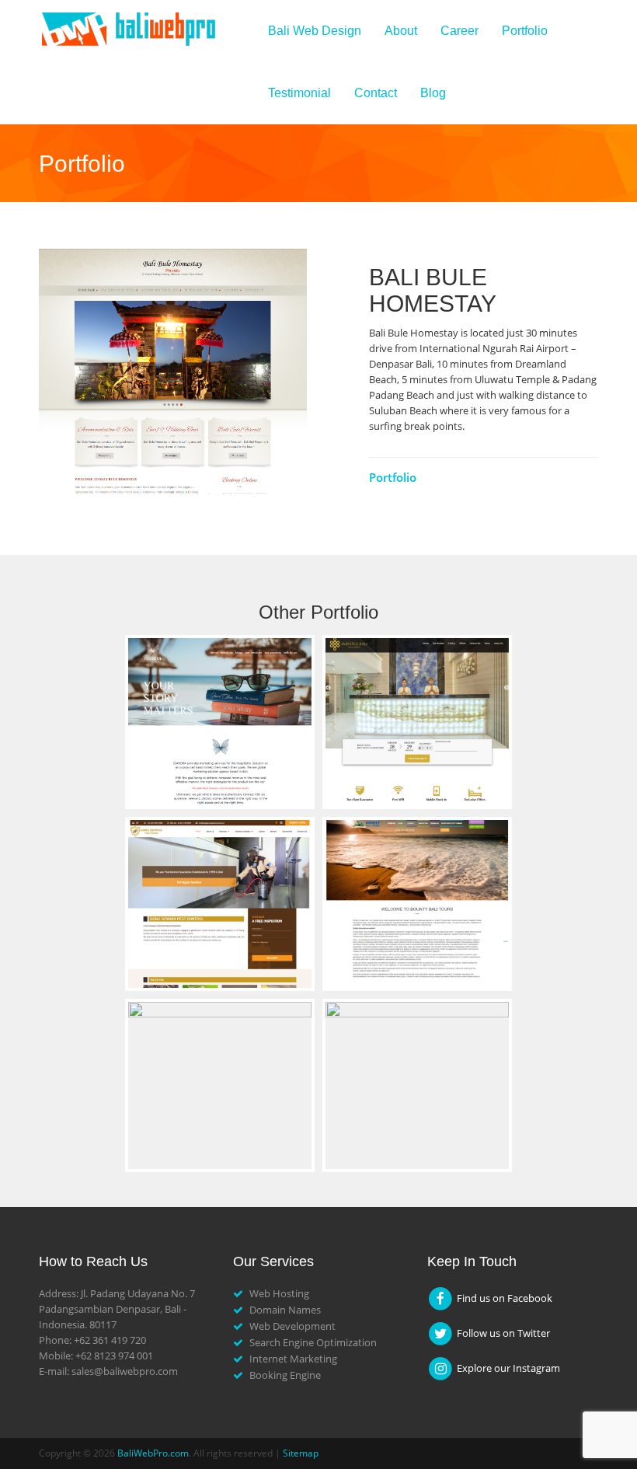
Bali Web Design (314, 30)
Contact (375, 92)
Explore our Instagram (507, 1368)
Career (459, 30)
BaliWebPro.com (153, 1453)
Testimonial (299, 92)
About (401, 30)
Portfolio (525, 30)
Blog (433, 92)
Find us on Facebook (503, 1298)
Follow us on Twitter (502, 1333)
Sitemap (300, 1453)
